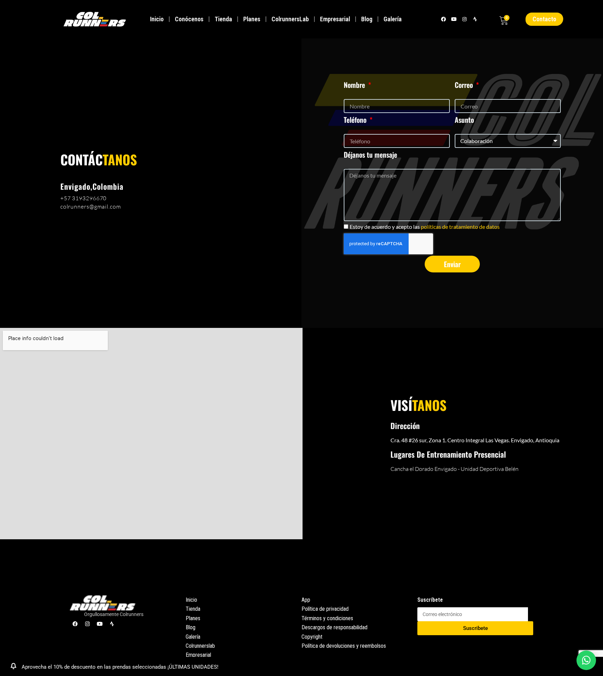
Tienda (223, 19)
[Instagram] (464, 19)
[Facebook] (443, 19)
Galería (393, 19)
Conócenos (189, 19)
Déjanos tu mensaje (370, 154)
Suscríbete (430, 599)
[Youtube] (453, 19)
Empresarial (335, 19)
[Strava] (475, 19)
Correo (465, 85)
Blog (366, 19)
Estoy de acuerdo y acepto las (425, 226)
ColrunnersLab (290, 19)
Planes (251, 19)
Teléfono (356, 119)
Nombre (355, 85)
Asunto (464, 119)
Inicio (157, 19)
